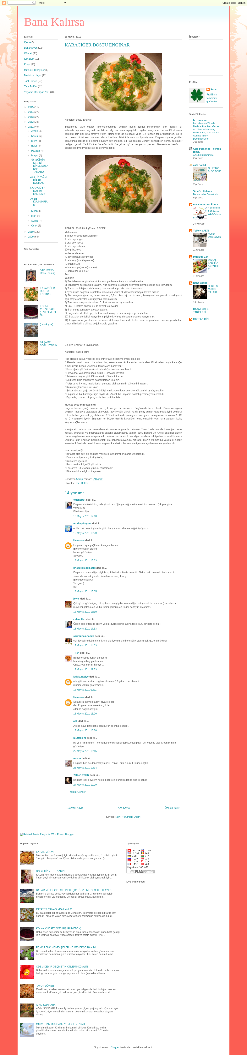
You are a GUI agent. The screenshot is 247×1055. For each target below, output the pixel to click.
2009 (31, 236)
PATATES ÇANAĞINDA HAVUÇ (54, 909)
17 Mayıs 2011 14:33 (85, 645)
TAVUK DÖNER (45, 985)
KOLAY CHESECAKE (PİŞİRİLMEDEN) (48, 311)
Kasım (35, 136)
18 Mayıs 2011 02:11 (84, 689)
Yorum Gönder (77, 791)
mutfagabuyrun (82, 523)
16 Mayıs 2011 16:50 (85, 611)
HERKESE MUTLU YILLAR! (213, 289)
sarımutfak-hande (83, 636)
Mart (34, 215)
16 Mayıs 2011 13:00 (85, 533)
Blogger (115, 1047)
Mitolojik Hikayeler (34, 70)
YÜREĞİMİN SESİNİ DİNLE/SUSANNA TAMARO (39, 165)
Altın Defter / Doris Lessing (47, 271)
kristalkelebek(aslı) (84, 567)
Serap (213, 89)
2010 (31, 231)
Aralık (35, 131)
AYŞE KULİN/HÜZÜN (39, 201)
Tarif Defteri (81, 483)
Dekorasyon (30, 47)
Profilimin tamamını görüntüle (211, 98)
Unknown (79, 540)
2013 (31, 117)
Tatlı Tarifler (30, 86)
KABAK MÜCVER (46, 852)
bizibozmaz (200, 120)
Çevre (27, 42)
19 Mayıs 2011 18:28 (85, 730)
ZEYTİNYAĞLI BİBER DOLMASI (38, 179)
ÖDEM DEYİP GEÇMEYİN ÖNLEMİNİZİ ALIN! (62, 966)
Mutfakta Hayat (32, 75)
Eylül (34, 145)
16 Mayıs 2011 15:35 (85, 591)
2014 (31, 112)
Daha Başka (200, 282)
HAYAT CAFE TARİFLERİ (201, 311)
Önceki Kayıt (172, 807)
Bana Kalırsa (54, 21)
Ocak (34, 225)
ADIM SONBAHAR (46, 1005)
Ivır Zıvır (29, 58)
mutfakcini (79, 737)
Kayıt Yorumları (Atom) (128, 816)
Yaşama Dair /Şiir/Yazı (36, 92)
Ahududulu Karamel (203, 155)
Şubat (35, 220)
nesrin (77, 758)
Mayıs (35, 155)
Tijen (76, 652)
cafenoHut (79, 499)
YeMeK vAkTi (81, 775)
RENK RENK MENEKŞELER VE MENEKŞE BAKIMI (66, 947)
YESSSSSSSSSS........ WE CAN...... (214, 210)
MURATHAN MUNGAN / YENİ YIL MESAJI (60, 1024)
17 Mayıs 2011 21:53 (85, 669)
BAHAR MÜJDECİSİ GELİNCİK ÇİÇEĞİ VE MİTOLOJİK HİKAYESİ (74, 890)
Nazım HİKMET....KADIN (50, 871)
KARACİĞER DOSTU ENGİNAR (37, 190)
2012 (31, 121)
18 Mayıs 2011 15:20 (85, 713)
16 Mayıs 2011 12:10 (85, 516)
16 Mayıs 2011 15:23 (85, 560)
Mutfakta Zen (200, 256)
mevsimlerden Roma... (206, 204)
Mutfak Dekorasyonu (214, 236)
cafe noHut (199, 165)
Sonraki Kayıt (75, 807)
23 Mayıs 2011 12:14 (85, 767)
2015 (31, 107)
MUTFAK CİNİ (201, 319)
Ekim (34, 140)
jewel (76, 598)
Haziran (36, 150)
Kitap (27, 64)
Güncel (28, 53)
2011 (31, 126)
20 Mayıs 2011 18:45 (85, 751)
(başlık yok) (46, 324)
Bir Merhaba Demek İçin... (206, 194)
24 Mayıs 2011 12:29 (85, 784)
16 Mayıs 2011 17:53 (85, 628)
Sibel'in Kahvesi (202, 191)
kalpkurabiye (81, 676)
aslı (75, 721)
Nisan (34, 210)
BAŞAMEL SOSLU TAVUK (48, 344)
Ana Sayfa (124, 807)
